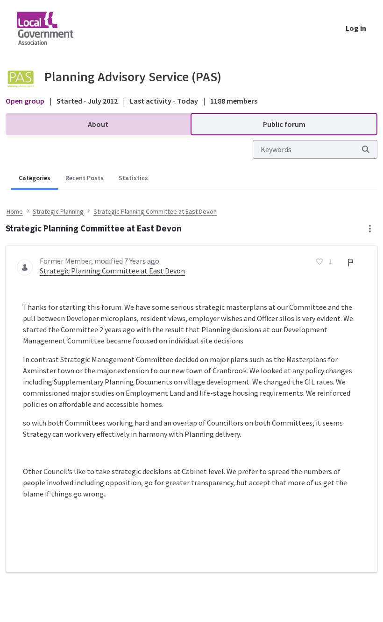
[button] (369, 228)
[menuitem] (98, 124)
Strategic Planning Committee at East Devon (112, 270)
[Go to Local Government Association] (52, 28)
